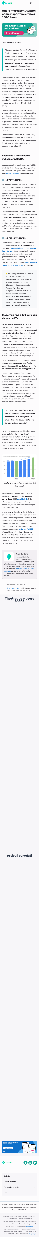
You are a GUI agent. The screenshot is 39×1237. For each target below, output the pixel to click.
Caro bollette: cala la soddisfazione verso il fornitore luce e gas (19, 956)
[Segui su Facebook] (26, 1163)
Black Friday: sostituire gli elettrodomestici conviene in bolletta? (19, 900)
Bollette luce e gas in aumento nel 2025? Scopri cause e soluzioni (18, 992)
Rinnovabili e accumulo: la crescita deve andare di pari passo (18, 1092)
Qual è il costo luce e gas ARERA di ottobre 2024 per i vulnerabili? (19, 1083)
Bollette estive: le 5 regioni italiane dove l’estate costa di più (18, 938)
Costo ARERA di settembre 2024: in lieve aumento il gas (19, 1120)
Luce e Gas (15, 588)
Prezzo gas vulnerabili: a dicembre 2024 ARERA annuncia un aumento (18, 1010)
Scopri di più (29, 1226)
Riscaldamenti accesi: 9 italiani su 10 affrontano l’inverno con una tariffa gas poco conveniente (18, 909)
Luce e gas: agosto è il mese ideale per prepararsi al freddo (18, 928)
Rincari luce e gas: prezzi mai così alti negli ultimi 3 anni (18, 632)
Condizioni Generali (20, 1204)
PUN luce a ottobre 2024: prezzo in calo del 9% (18, 1101)
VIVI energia (30, 801)
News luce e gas (18, 636)
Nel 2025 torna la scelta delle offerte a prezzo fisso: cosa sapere (18, 890)
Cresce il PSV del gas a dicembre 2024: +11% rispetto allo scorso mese (18, 1020)
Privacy (8, 1204)
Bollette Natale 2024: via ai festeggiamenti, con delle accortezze (17, 1001)
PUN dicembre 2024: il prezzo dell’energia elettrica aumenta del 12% (19, 1029)
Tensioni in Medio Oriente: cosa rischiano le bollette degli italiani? (19, 881)
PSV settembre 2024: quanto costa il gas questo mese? (19, 1129)
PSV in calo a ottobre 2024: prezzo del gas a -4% (19, 1074)
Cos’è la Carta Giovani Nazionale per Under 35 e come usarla (19, 838)
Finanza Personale (18, 720)
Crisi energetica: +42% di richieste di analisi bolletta (17, 863)
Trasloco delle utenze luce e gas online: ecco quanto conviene (18, 1111)
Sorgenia (30, 762)
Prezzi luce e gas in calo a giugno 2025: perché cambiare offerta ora (18, 947)
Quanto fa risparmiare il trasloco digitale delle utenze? (18, 919)
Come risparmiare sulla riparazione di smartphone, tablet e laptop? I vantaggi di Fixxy (18, 715)
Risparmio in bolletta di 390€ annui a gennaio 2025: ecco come (17, 983)
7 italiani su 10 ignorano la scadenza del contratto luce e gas (18, 974)
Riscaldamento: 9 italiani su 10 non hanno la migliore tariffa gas (19, 1065)
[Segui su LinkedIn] (35, 1163)
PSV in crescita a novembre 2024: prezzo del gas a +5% (19, 1047)
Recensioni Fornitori (20, 762)
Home (8, 588)
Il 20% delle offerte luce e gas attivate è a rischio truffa (19, 965)
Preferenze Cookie (31, 1204)
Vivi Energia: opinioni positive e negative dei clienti (19, 797)
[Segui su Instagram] (30, 1163)
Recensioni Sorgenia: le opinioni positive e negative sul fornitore (19, 757)
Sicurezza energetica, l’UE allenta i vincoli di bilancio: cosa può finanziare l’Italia (17, 672)
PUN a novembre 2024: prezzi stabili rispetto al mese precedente (17, 1056)
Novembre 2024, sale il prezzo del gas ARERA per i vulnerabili (18, 1038)
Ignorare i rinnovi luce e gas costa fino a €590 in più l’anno (18, 872)
